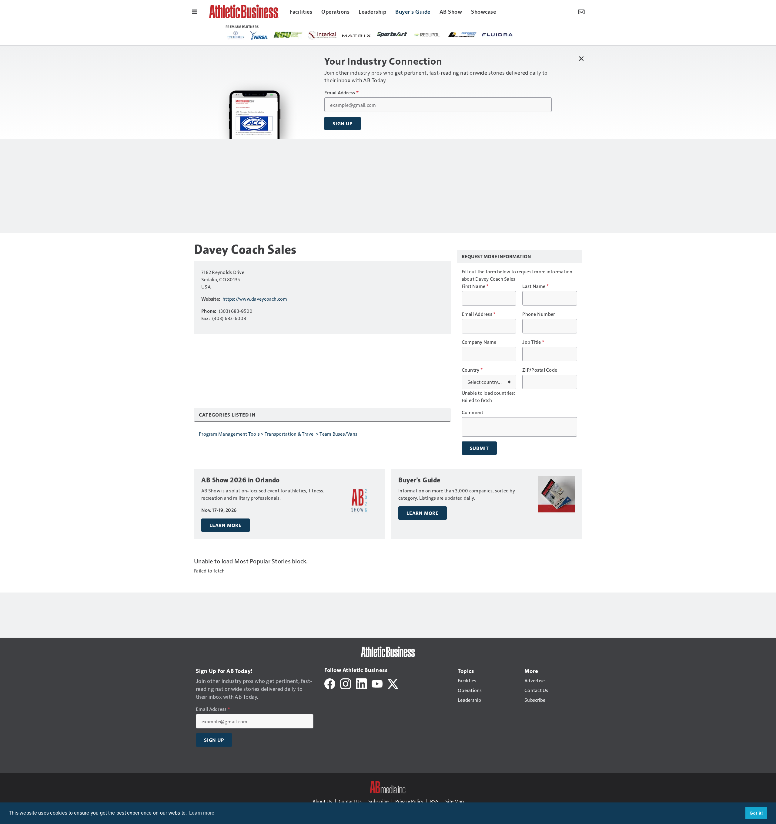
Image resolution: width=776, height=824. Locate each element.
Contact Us (350, 801)
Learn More (225, 525)
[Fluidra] (497, 35)
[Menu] (194, 11)
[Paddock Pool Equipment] (236, 35)
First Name (475, 286)
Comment (472, 412)
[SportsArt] (392, 34)
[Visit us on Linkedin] (361, 683)
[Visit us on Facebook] (329, 683)
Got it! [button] (756, 813)
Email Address (341, 92)
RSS (434, 801)
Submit (479, 448)
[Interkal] (322, 35)
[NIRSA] (259, 35)
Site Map (454, 801)
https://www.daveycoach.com (254, 298)
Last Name (535, 286)
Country (472, 369)
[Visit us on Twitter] (392, 683)
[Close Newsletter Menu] (581, 58)
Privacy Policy (409, 801)
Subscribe (378, 801)
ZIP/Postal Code (539, 369)
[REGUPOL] (427, 35)
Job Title (533, 341)
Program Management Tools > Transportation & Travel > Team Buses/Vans (278, 434)
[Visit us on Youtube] (377, 683)
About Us (322, 801)
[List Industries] (462, 34)
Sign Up (343, 123)
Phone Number (538, 314)
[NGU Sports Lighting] (288, 35)
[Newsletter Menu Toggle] (581, 11)
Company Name (479, 341)
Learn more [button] (202, 813)
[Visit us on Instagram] (345, 683)
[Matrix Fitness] (357, 35)
